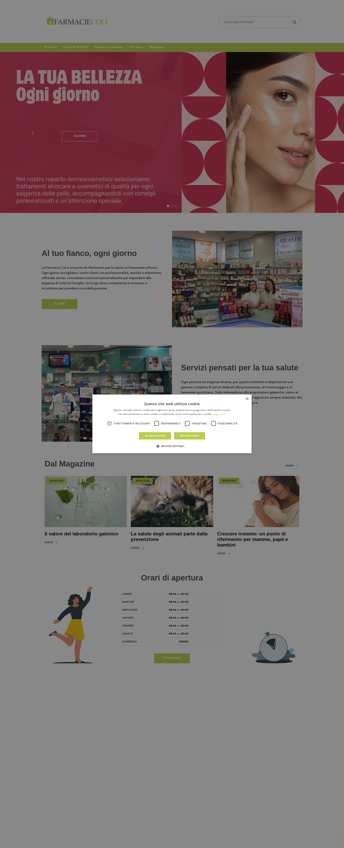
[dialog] (172, 424)
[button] (171, 446)
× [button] (247, 398)
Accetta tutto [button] (155, 436)
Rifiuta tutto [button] (189, 436)
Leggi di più (219, 414)
